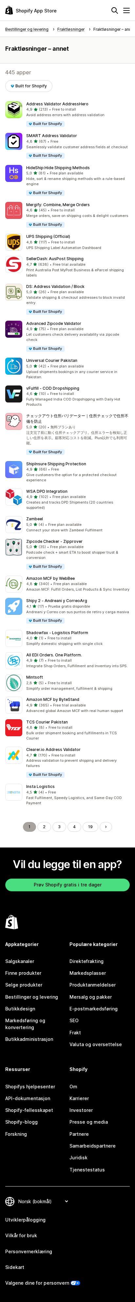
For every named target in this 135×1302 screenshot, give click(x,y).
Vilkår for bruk (21, 1235)
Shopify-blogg (21, 1122)
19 (90, 826)
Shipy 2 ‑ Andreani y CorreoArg (56, 600)
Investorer (81, 1110)
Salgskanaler (19, 961)
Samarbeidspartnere (92, 1146)
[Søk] (114, 10)
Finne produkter (23, 973)
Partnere (79, 1134)
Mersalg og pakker (90, 997)
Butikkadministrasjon (29, 1039)
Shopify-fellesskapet (29, 1110)
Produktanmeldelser (92, 985)
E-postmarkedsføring (93, 1008)
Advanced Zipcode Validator (53, 323)
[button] (67, 114)
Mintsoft (34, 677)
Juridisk (78, 1157)
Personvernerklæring (28, 1251)
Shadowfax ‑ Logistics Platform (57, 632)
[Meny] (126, 10)
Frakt (75, 1032)
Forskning (16, 1134)
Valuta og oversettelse (95, 1044)
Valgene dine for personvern (37, 1283)
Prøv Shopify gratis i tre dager (68, 884)
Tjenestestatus (87, 1169)
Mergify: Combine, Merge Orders (58, 204)
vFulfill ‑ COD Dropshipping (52, 388)
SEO (74, 1020)
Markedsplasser (87, 973)
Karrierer (79, 1098)
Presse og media (88, 1122)
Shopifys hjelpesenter (30, 1086)
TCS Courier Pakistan (47, 722)
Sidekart (14, 1267)
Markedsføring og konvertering (25, 1024)
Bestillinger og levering (31, 997)
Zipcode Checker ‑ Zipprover (54, 541)
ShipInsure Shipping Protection (56, 463)
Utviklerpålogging (25, 1219)
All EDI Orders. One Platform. (54, 654)
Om (73, 1086)
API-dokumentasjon (27, 1098)
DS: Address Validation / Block (55, 286)
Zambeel (34, 518)
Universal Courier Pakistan (51, 360)
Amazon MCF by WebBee (50, 578)
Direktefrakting (86, 961)
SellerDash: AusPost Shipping (55, 258)
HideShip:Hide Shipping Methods (58, 167)
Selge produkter (23, 985)
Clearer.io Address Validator (53, 749)
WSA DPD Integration (47, 491)
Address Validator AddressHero (57, 103)
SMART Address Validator (51, 135)
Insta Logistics (40, 786)
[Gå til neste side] (106, 827)
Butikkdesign (20, 1008)
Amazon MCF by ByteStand (52, 699)
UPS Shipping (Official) (48, 236)
